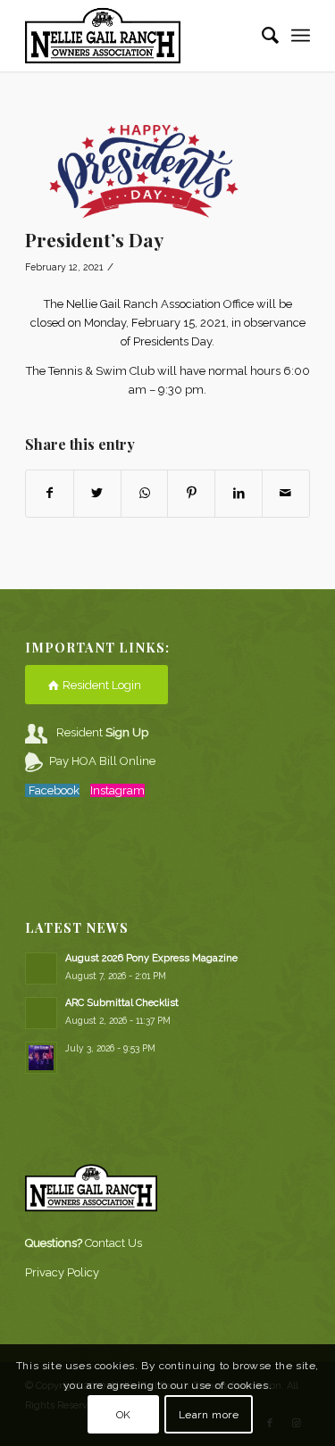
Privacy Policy (62, 1272)
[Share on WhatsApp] (144, 493)
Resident (102, 732)
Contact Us (113, 1243)
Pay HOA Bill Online (102, 761)
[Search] (261, 35)
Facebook (54, 790)
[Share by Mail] (286, 493)
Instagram (117, 790)
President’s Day (94, 239)
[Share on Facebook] (49, 493)
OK (123, 1415)
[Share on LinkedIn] (238, 493)
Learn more (209, 1415)
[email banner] (145, 167)
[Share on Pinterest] (191, 493)
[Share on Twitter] (97, 493)
